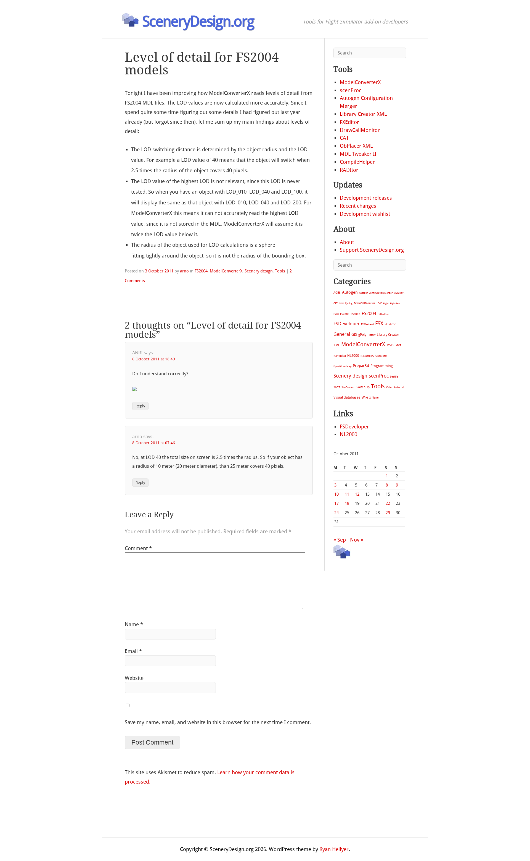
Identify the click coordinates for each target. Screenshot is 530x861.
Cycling (349, 303)
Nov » (356, 540)
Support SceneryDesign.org (372, 250)
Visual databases (346, 397)
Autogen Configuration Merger (376, 293)
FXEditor (349, 122)
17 (336, 503)
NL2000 (353, 356)
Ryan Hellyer (334, 849)
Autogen (350, 292)
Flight (386, 303)
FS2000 (344, 314)
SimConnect (347, 387)
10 (336, 494)
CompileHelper (357, 162)
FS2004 (201, 271)
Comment (138, 548)
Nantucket (339, 356)
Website (134, 678)
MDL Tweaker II (358, 154)
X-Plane (373, 397)
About (347, 242)
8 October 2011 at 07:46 (153, 443)
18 (347, 503)
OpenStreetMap (342, 366)
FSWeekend (367, 324)
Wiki (365, 397)
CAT (344, 138)
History (371, 335)
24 (336, 512)
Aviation (399, 292)
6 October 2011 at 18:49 (153, 359)
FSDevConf (383, 314)
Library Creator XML (363, 114)
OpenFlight (381, 356)
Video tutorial (395, 387)
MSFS (390, 345)
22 (388, 503)
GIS (354, 334)
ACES (337, 293)
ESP (379, 303)
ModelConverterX (226, 271)
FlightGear (395, 303)
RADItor (349, 170)
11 (347, 494)
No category (367, 356)
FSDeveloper (346, 323)
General (341, 334)
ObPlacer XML (356, 146)
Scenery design (259, 271)
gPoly (362, 335)
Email (133, 651)
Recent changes (358, 206)
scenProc (350, 90)
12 (357, 494)
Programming (381, 366)
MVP (398, 345)
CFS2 (341, 303)
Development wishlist (365, 214)
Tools (280, 271)
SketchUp (363, 387)
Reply (140, 406)
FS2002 (355, 314)
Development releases (366, 198)
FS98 (336, 314)
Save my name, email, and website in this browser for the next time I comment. (218, 722)
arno (184, 271)
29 (388, 512)
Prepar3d (361, 365)
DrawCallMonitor (360, 130)
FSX (379, 323)
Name (134, 624)
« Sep (339, 540)
